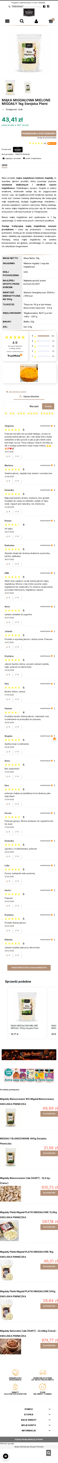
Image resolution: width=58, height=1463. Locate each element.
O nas (34, 3)
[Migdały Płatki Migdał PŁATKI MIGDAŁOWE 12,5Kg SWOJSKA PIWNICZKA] (14, 1230)
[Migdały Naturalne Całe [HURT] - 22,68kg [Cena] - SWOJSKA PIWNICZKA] (14, 1346)
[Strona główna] (29, 12)
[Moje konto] (36, 21)
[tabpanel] (29, 253)
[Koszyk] (51, 21)
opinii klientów (15, 347)
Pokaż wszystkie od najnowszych (29, 968)
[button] (7, 21)
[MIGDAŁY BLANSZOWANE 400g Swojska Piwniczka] (14, 1156)
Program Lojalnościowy (21, 3)
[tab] (5, 166)
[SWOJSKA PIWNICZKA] (18, 149)
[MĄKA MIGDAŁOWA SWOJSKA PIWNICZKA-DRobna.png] (10, 87)
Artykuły (42, 3)
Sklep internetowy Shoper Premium (29, 1447)
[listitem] (27, 1013)
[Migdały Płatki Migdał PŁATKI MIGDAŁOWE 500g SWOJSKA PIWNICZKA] (14, 1309)
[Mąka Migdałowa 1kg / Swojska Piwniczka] (27, 87)
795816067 (26, 6)
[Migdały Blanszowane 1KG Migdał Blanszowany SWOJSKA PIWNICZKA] (14, 1117)
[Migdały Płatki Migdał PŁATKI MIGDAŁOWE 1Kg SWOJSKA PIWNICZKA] (14, 1270)
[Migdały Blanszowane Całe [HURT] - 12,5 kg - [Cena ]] (14, 1194)
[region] (29, 1075)
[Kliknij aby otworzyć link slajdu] (29, 1075)
